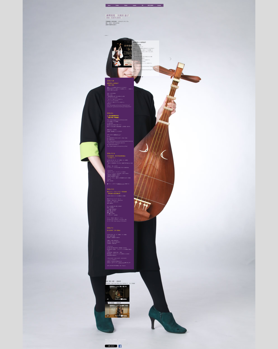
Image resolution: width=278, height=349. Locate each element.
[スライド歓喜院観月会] (140, 76)
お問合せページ (117, 134)
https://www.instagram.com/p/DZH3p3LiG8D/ (117, 119)
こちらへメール (121, 262)
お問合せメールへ (120, 183)
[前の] (107, 59)
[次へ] (170, 59)
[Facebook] (120, 346)
